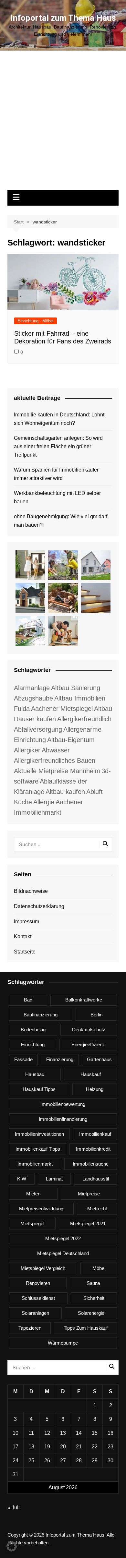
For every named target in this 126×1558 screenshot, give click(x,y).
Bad (28, 999)
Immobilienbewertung (62, 1104)
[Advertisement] (63, 123)
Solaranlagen (35, 1313)
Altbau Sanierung (75, 687)
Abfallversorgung (38, 729)
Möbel (98, 1268)
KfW (21, 1178)
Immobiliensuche (91, 1164)
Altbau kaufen (65, 791)
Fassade (23, 1059)
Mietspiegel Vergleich (43, 1268)
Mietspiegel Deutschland (63, 1253)
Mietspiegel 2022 (63, 1238)
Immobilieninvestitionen (39, 1134)
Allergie (43, 802)
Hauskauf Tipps (39, 1089)
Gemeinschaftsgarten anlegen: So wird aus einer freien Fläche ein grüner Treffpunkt (58, 446)
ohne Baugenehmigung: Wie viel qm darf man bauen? (60, 521)
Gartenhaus (99, 1059)
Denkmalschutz (88, 1029)
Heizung (94, 1089)
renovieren (38, 1283)
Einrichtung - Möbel (35, 320)
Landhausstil (95, 1178)
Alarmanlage (32, 687)
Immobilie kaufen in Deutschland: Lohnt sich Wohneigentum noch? (59, 419)
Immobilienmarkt (35, 1164)
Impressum (26, 921)
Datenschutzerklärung (39, 906)
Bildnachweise (31, 891)
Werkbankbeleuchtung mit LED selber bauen (57, 497)
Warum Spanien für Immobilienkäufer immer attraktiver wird (56, 474)
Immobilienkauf (95, 1134)
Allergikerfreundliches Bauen (54, 760)
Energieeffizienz (88, 1044)
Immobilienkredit (93, 1149)
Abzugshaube (33, 698)
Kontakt (22, 936)
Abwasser (56, 750)
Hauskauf (90, 1074)
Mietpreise (89, 1193)
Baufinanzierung (41, 1014)
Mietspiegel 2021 (88, 1223)
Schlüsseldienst (38, 1298)
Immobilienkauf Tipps (38, 1149)
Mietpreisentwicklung (41, 1208)
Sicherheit (93, 1298)
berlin (96, 1014)
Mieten (33, 1193)
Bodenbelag (33, 1029)
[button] (11, 1546)
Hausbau (34, 1074)
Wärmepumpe (63, 1343)
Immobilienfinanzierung (63, 1119)
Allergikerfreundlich (84, 719)
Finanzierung (59, 1059)
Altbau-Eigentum (71, 739)
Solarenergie (91, 1313)
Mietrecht (97, 1208)
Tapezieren (29, 1328)
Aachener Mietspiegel (62, 708)
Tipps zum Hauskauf (86, 1328)
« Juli (13, 1507)
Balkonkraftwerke (83, 999)
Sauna (93, 1283)
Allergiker (27, 750)
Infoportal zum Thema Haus (63, 18)
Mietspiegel (32, 1223)
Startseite (25, 951)
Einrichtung (33, 1044)
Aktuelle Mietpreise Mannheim (57, 770)
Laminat (54, 1178)
